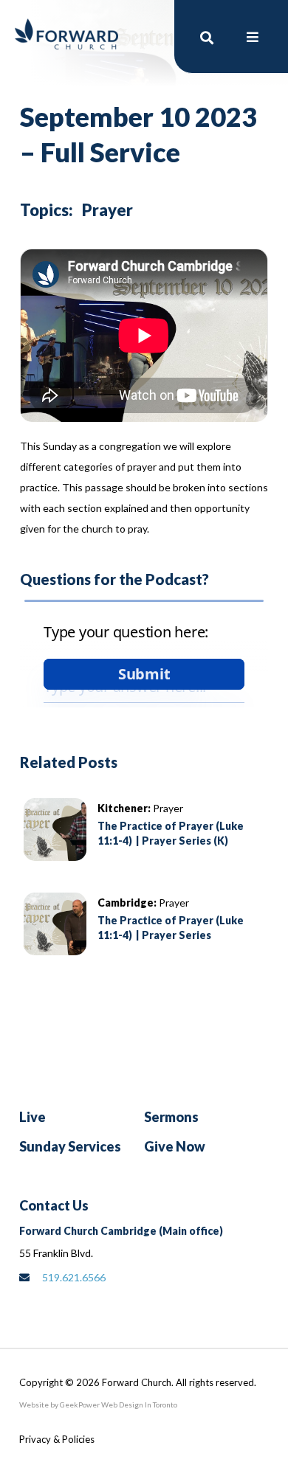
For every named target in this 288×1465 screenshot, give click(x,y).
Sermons (171, 1117)
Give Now (174, 1146)
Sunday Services (70, 1146)
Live (32, 1117)
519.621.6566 (74, 1277)
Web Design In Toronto (138, 1404)
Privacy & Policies (57, 1439)
